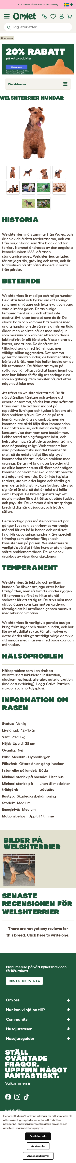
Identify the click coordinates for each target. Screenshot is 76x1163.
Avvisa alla (38, 1146)
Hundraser (7, 38)
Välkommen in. (18, 1083)
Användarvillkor (13, 1110)
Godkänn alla (38, 1136)
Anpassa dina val (38, 1156)
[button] (38, 1038)
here (41, 935)
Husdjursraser (19, 1029)
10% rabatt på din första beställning (38, 4)
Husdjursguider (20, 1038)
